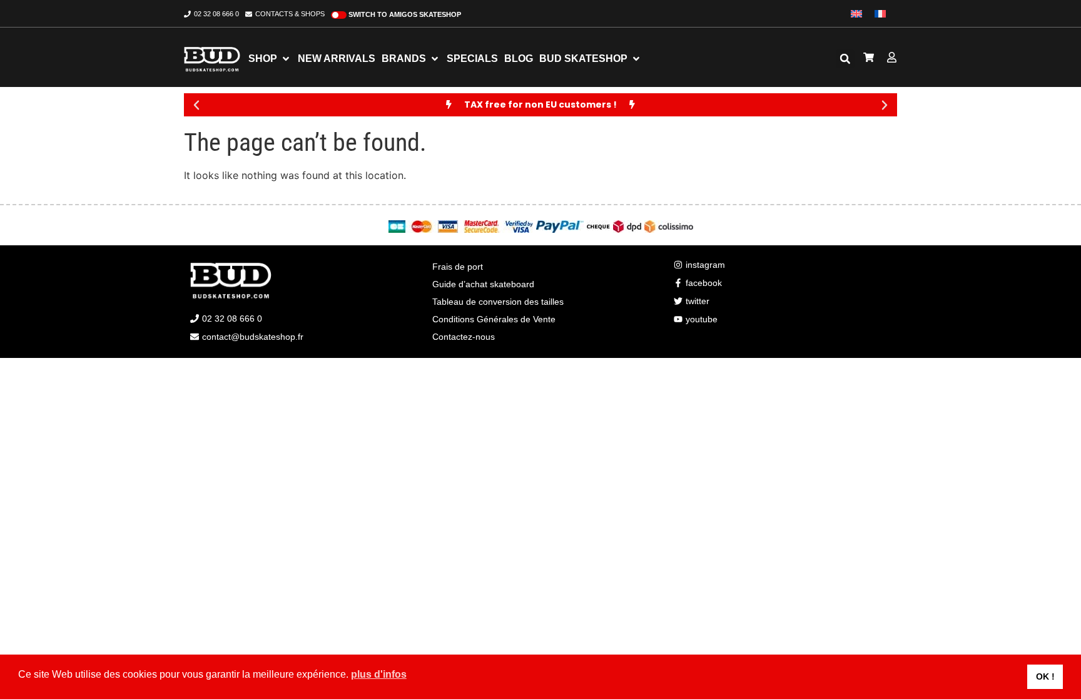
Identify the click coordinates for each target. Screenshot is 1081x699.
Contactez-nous (463, 337)
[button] (845, 58)
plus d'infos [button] (379, 674)
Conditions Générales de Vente (494, 319)
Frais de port (457, 267)
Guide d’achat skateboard (483, 284)
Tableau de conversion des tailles (498, 302)
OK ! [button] (1045, 676)
